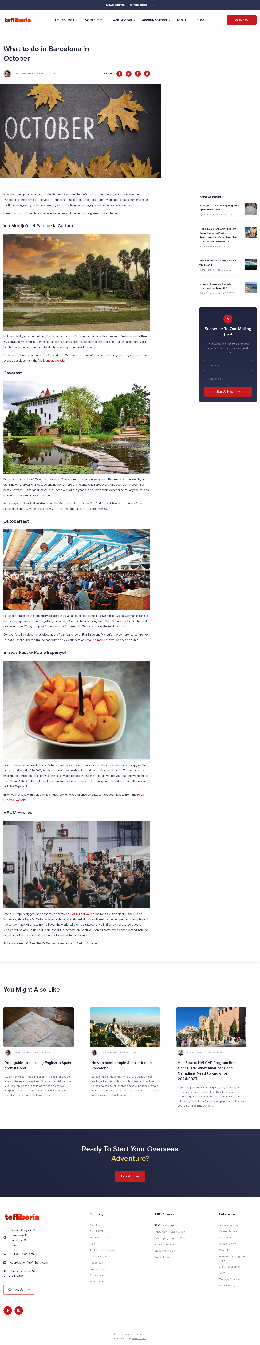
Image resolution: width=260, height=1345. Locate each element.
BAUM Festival (79, 914)
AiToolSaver (139, 1338)
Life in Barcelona (100, 1256)
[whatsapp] (147, 74)
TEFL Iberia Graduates (103, 1250)
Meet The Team (99, 1237)
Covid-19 (224, 1250)
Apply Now (241, 20)
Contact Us (15, 1289)
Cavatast (18, 490)
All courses (161, 1225)
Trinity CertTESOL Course (169, 1231)
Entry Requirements (231, 1266)
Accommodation (229, 1225)
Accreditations (98, 1275)
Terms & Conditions (231, 1279)
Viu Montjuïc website (52, 361)
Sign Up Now (224, 391)
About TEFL (97, 1231)
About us (95, 1225)
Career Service (228, 1231)
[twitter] (129, 74)
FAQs (222, 1273)
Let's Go (126, 1176)
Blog (200, 20)
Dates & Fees (162, 1257)
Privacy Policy (227, 1285)
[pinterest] (138, 74)
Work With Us (97, 1281)
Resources (96, 1262)
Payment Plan (98, 1269)
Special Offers (227, 1243)
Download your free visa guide (126, 4)
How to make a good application (232, 1258)
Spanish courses (164, 1244)
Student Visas (227, 1237)
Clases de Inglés (164, 1250)
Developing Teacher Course (171, 1238)
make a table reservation (103, 640)
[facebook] (119, 74)
